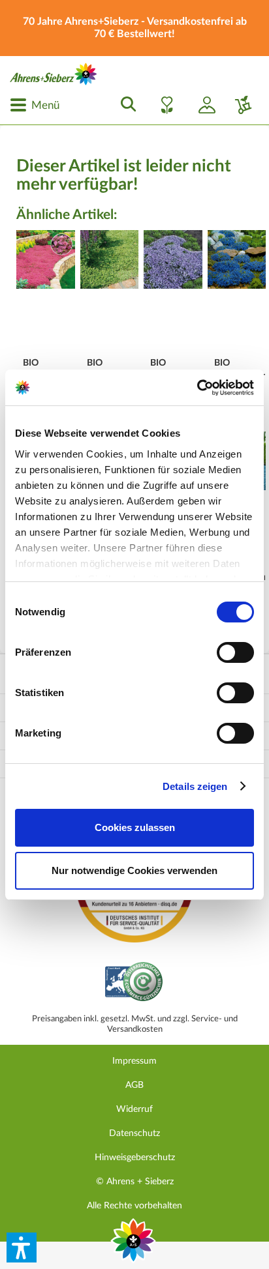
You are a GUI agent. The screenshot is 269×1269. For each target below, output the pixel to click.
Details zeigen (195, 786)
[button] (22, 1247)
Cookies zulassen (135, 827)
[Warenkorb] (238, 105)
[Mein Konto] (202, 105)
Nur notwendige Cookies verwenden (134, 870)
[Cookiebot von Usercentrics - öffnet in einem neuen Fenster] (197, 387)
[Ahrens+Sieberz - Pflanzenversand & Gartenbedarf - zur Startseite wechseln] (53, 74)
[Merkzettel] (163, 105)
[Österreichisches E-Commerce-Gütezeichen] (135, 983)
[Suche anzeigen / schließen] (125, 105)
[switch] (235, 652)
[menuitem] (34, 105)
